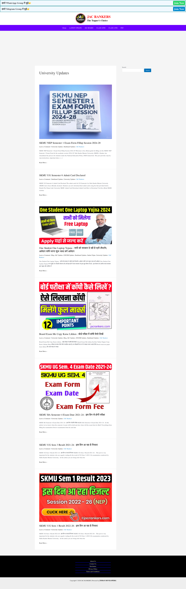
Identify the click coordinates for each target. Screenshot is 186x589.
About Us (93, 561)
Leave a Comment (44, 147)
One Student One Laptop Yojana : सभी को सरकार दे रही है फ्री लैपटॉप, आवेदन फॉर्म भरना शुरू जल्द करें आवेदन (73, 249)
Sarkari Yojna (91, 255)
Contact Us (93, 564)
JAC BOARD (89, 28)
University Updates (57, 147)
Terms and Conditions (93, 571)
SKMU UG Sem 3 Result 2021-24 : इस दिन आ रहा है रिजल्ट (68, 444)
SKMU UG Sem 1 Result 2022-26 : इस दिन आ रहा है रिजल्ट (68, 525)
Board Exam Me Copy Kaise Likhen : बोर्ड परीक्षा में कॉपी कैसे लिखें (71, 334)
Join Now (179, 3)
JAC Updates (59, 255)
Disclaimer (93, 566)
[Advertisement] (93, 45)
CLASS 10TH (100, 28)
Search (124, 67)
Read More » (43, 162)
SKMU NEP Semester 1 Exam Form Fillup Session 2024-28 (70, 142)
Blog (52, 255)
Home (64, 28)
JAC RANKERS (99, 16)
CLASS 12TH (113, 28)
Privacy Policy (93, 569)
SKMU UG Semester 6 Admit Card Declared (62, 175)
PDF (122, 28)
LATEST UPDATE (75, 28)
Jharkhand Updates (69, 147)
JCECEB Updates (69, 255)
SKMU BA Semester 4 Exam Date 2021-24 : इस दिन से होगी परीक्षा (72, 414)
